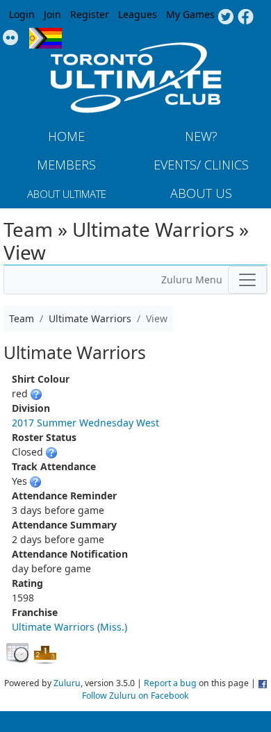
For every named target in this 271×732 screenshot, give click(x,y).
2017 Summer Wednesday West (85, 422)
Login (22, 14)
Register (89, 14)
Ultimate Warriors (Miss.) (69, 626)
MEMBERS (66, 164)
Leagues (137, 14)
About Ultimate (66, 194)
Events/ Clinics (201, 164)
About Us (201, 193)
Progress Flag (45, 38)
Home (66, 136)
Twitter (225, 17)
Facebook (245, 17)
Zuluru (67, 683)
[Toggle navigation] (247, 280)
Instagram (10, 38)
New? (201, 136)
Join (52, 14)
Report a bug (170, 683)
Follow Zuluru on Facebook (135, 695)
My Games (190, 14)
